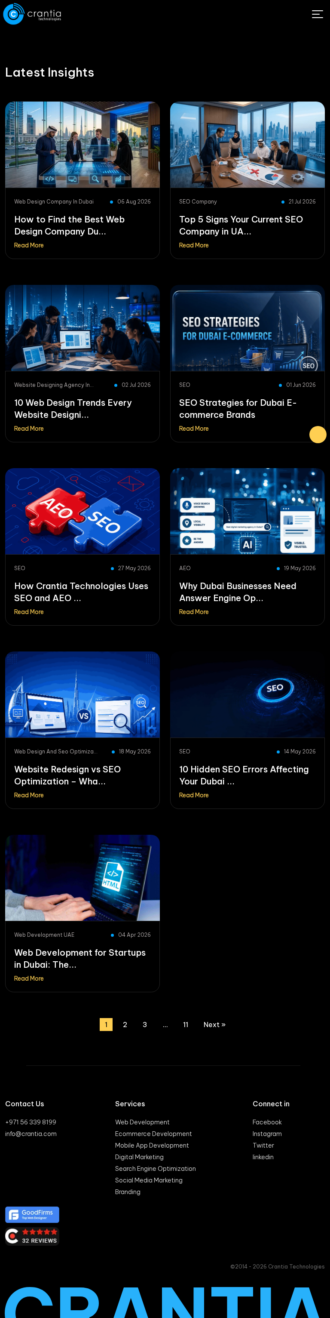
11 (185, 1024)
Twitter (263, 1145)
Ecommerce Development (153, 1134)
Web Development (142, 1122)
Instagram (267, 1134)
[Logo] (33, 14)
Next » (215, 1024)
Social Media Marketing (149, 1180)
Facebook (267, 1122)
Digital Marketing (139, 1157)
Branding (128, 1192)
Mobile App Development (152, 1145)
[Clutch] (165, 1236)
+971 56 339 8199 (30, 1122)
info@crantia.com (31, 1134)
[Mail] (318, 434)
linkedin (263, 1157)
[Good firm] (165, 1215)
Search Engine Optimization (155, 1169)
